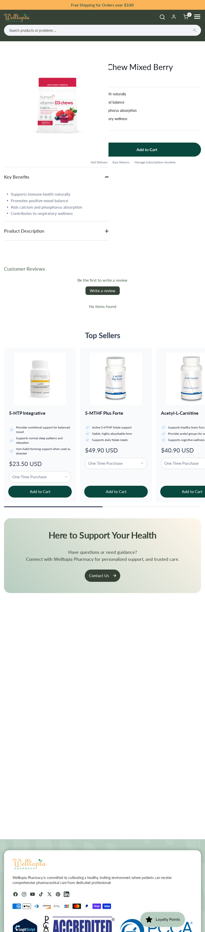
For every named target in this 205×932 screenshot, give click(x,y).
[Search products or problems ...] (194, 30)
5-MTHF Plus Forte (104, 413)
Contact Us (99, 575)
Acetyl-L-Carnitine (179, 413)
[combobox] (102, 30)
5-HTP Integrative (27, 413)
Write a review (103, 290)
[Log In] (174, 17)
